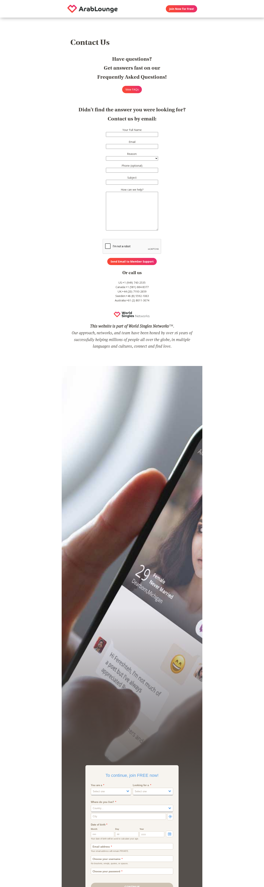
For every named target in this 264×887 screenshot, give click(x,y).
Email (132, 142)
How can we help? (132, 189)
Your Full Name (132, 130)
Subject (132, 177)
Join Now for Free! (181, 9)
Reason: (132, 154)
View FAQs (132, 89)
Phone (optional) (132, 165)
